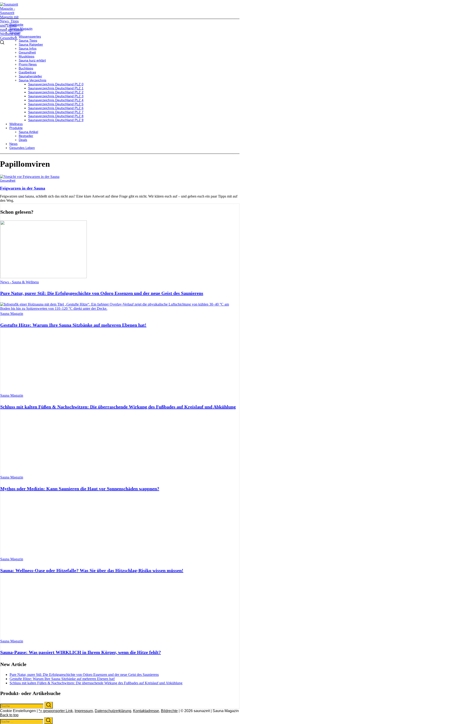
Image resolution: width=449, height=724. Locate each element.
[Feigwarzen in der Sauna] (29, 177)
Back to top (9, 715)
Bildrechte (169, 711)
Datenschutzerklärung (113, 711)
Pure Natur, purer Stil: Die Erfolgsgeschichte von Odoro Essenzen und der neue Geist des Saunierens (101, 293)
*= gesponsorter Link (56, 711)
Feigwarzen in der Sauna (22, 188)
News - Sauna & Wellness (19, 282)
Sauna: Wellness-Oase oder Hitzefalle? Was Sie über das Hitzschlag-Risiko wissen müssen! (91, 570)
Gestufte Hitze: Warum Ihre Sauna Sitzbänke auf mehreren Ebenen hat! (73, 325)
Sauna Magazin (11, 314)
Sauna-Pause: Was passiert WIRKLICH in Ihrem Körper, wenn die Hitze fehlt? (80, 652)
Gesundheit (7, 180)
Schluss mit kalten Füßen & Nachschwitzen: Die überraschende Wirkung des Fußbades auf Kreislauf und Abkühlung (118, 406)
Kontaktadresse (146, 711)
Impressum (84, 711)
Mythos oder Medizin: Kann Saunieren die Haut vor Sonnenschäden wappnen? (79, 488)
